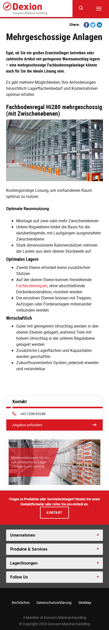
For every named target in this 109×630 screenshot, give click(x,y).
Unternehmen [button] (22, 535)
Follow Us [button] (19, 577)
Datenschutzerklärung (54, 602)
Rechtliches (21, 602)
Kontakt (54, 512)
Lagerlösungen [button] (24, 563)
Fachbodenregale (31, 285)
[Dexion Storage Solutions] (25, 8)
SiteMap (84, 602)
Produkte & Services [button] (28, 549)
